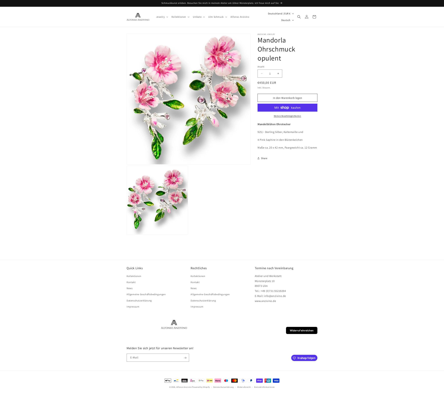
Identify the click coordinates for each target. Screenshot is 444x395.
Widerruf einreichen (302, 330)
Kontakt (131, 282)
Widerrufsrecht (244, 387)
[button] (161, 16)
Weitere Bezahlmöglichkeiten (287, 116)
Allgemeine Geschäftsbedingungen (146, 294)
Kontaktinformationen (264, 387)
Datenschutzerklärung (139, 300)
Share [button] (264, 158)
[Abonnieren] (185, 358)
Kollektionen (134, 275)
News (130, 288)
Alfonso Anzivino (184, 387)
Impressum (133, 306)
